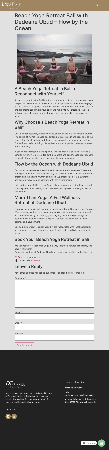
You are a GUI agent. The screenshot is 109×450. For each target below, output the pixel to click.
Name (18, 312)
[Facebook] (8, 416)
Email (18, 323)
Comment (20, 278)
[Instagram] (14, 416)
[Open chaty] (101, 443)
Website (19, 333)
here (39, 257)
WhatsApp (36, 260)
